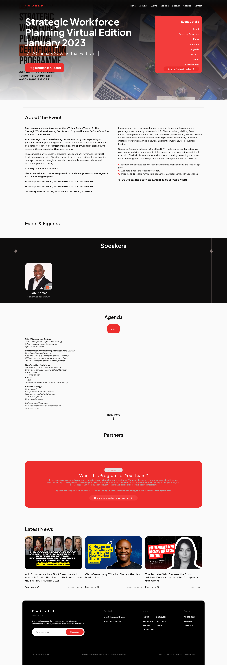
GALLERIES (160, 621)
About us (143, 5)
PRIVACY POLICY (166, 654)
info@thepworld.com (114, 617)
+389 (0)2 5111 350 (112, 621)
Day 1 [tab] (113, 328)
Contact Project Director (179, 69)
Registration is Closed (45, 68)
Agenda (195, 49)
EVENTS (146, 625)
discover (176, 5)
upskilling (165, 5)
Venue (196, 59)
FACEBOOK (189, 617)
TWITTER (188, 621)
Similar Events (192, 64)
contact (198, 5)
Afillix (47, 654)
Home (133, 5)
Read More (113, 414)
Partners (194, 54)
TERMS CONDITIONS (185, 654)
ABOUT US (148, 621)
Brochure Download (189, 34)
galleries (187, 5)
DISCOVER (160, 617)
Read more (30, 587)
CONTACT (160, 625)
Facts (196, 39)
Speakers (194, 44)
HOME (146, 617)
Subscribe (74, 632)
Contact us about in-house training (111, 498)
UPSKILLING (148, 629)
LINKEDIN (188, 625)
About (196, 29)
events (154, 5)
